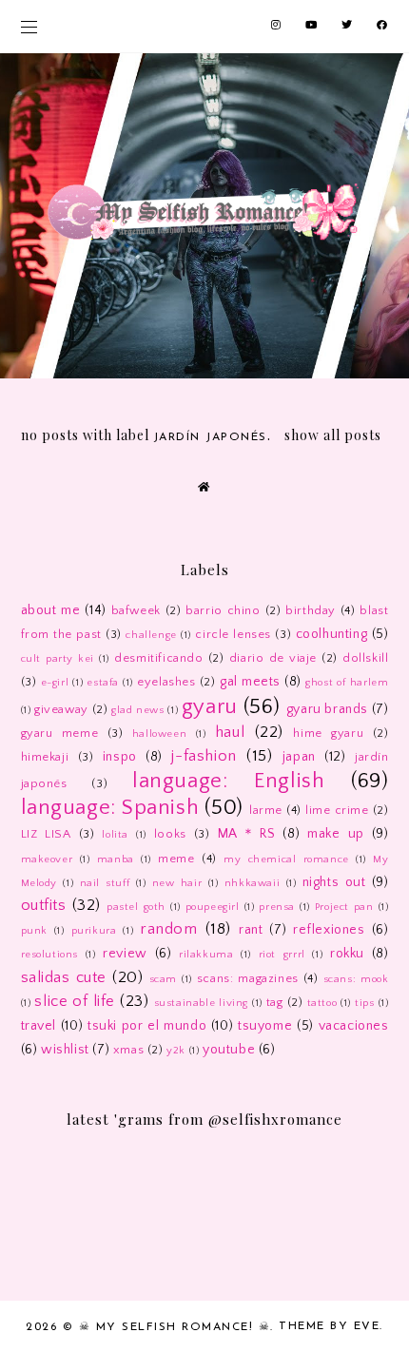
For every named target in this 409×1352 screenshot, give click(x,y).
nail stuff (105, 883)
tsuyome (265, 1025)
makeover (47, 859)
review (125, 953)
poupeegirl (212, 907)
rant (251, 929)
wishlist (65, 1049)
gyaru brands (327, 709)
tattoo (322, 1003)
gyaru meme (60, 733)
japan (299, 756)
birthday (310, 610)
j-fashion (203, 755)
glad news (138, 710)
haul (229, 732)
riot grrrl (282, 954)
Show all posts (332, 435)
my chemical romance (286, 859)
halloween (159, 734)
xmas (128, 1049)
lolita (115, 834)
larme (265, 810)
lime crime (337, 810)
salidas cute (64, 977)
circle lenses (233, 634)
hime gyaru (328, 733)
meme (176, 858)
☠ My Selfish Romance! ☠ (175, 1327)
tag (274, 1002)
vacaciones (354, 1025)
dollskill (365, 658)
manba (115, 859)
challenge (151, 635)
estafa (103, 682)
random (169, 928)
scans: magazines (248, 978)
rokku (347, 953)
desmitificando (158, 658)
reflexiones (329, 929)
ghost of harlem (346, 682)
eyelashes (166, 681)
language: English (228, 781)
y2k (175, 1050)
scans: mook (356, 979)
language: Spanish (110, 808)
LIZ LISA (46, 833)
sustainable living (201, 1003)
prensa (277, 907)
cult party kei (58, 659)
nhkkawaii (252, 883)
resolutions (50, 954)
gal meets (250, 681)
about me (51, 610)
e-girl (55, 682)
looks (170, 833)
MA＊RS (247, 833)
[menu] (29, 26)
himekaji (45, 756)
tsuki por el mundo (147, 1025)
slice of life (74, 1001)
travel (39, 1025)
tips (364, 1003)
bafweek (136, 610)
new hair (177, 883)
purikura (94, 931)
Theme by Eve (329, 1326)
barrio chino (222, 610)
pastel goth (136, 907)
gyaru (210, 707)
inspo (120, 756)
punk (34, 931)
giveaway (61, 709)
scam (163, 979)
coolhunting (332, 634)
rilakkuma (206, 954)
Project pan (344, 907)
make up (335, 833)
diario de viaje (273, 658)
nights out (334, 882)
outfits (44, 905)
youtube (229, 1049)
